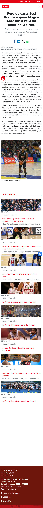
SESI (33, 2)
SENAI (39, 2)
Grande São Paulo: (14, 480)
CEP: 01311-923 (7, 475)
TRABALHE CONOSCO (11, 493)
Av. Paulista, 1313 (7, 473)
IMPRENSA (6, 497)
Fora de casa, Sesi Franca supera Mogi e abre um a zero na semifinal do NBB (21, 19)
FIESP (21, 2)
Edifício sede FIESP (9, 470)
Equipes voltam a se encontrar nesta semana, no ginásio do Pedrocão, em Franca (21, 32)
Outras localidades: (14, 485)
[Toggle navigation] (40, 6)
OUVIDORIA (7, 501)
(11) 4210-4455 (21, 479)
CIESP (27, 2)
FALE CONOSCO (9, 489)
